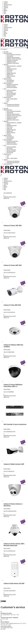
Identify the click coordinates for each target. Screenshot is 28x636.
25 (5, 601)
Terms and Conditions (6, 626)
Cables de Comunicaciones (13, 57)
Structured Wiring (8, 53)
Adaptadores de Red (11, 68)
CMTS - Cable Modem (12, 98)
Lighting (5, 103)
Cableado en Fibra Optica (13, 63)
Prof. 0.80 (6, 51)
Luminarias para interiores (13, 106)
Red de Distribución (11, 93)
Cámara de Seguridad (12, 87)
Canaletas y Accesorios (12, 60)
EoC (8, 101)
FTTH (8, 100)
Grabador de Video (11, 86)
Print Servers (10, 70)
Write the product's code (21, 47)
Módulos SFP (10, 74)
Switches (9, 77)
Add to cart (6, 198)
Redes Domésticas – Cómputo (14, 66)
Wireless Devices (8, 78)
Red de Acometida (11, 94)
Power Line (9, 71)
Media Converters (11, 76)
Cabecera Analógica (11, 90)
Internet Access (7, 97)
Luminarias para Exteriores (13, 104)
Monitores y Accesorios (12, 84)
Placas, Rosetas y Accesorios (14, 54)
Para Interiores (10, 81)
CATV (5, 88)
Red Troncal (9, 91)
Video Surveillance (8, 83)
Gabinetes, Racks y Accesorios (14, 59)
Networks (6, 64)
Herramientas (10, 56)
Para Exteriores (10, 80)
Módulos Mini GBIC (11, 73)
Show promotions (8, 164)
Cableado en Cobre (11, 61)
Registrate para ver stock (10, 196)
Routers (8, 67)
